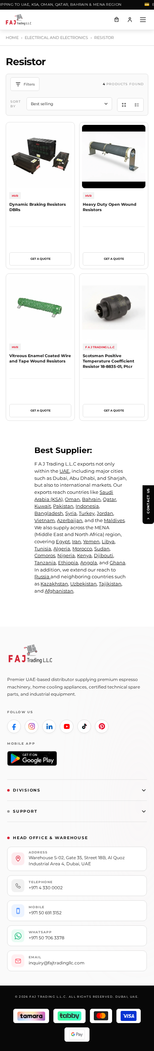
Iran (76, 541)
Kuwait (42, 506)
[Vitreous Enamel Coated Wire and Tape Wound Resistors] (40, 308)
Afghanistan (59, 591)
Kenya (84, 555)
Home (12, 37)
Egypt (63, 541)
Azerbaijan (69, 520)
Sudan (102, 548)
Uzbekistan (83, 584)
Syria (71, 513)
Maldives (114, 520)
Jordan (105, 513)
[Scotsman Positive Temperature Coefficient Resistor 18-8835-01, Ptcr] (113, 308)
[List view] (136, 104)
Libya (108, 541)
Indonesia (87, 506)
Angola (88, 562)
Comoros (44, 555)
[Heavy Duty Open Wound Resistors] (113, 156)
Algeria (61, 548)
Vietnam (44, 520)
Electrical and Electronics (56, 37)
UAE (64, 471)
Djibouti (103, 555)
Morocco (82, 548)
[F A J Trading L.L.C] (21, 19)
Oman (72, 499)
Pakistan (63, 506)
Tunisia (42, 548)
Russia (42, 576)
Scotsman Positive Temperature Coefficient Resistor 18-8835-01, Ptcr (108, 361)
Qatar (109, 499)
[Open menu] (143, 20)
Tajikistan (110, 584)
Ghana (117, 562)
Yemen (91, 541)
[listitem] (14, 726)
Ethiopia (68, 562)
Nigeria (66, 555)
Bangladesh (48, 513)
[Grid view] (123, 104)
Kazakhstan (54, 584)
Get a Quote (40, 259)
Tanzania (45, 562)
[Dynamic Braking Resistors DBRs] (40, 156)
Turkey (87, 513)
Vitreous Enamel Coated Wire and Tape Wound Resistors (40, 358)
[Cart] (116, 20)
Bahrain (91, 499)
